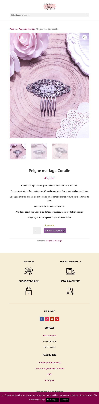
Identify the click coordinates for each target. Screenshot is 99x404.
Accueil (13, 29)
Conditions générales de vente (49, 368)
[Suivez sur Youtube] (52, 319)
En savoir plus (52, 400)
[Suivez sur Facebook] (42, 319)
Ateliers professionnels (49, 362)
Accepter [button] (64, 400)
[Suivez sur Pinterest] (57, 319)
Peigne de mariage (27, 29)
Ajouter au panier (53, 230)
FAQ (49, 374)
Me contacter (49, 335)
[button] (84, 37)
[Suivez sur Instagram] (47, 319)
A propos (49, 380)
